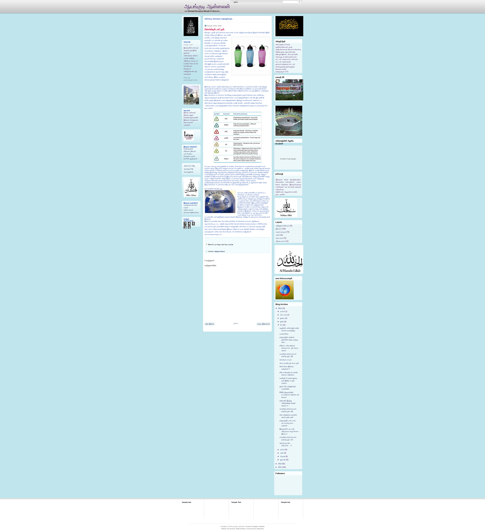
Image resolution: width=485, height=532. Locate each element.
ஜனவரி (282, 460)
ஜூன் (282, 322)
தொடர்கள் (279, 238)
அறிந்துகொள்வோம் (219, 251)
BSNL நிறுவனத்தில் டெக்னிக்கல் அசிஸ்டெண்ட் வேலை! (290, 394)
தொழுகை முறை (189, 156)
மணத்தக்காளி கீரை (190, 205)
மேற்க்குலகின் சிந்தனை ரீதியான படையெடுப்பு (190, 151)
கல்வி (278, 235)
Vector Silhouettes (258, 528)
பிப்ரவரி (282, 456)
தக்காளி (186, 212)
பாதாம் (186, 208)
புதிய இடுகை (209, 324)
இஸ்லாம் (278, 229)
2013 (280, 308)
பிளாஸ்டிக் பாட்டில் (214, 29)
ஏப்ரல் (282, 450)
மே (281, 325)
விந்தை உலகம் (280, 241)
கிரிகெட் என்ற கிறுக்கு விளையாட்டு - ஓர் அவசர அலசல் (289, 348)
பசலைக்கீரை (284, 334)
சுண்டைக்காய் (188, 210)
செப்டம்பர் (283, 315)
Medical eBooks (241, 528)
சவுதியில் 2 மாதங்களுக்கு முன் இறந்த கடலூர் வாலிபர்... (288, 380)
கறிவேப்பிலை (194, 212)
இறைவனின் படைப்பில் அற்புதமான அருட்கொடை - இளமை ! (290, 431)
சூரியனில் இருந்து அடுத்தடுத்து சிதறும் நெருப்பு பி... (288, 403)
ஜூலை (282, 318)
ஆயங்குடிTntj (188, 169)
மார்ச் (282, 453)
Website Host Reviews (228, 528)
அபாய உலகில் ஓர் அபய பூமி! (289, 363)
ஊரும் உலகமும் (281, 232)
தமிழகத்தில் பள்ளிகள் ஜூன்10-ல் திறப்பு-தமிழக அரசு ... (289, 339)
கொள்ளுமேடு (188, 172)
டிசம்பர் (282, 311)
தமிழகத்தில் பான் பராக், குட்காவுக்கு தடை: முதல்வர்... (288, 423)
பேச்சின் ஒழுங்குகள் (190, 159)
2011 (280, 467)
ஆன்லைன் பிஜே (189, 166)
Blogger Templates (259, 526)
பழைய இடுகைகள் (263, 324)
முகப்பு (236, 2)
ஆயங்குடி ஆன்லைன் (207, 6)
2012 (280, 464)
